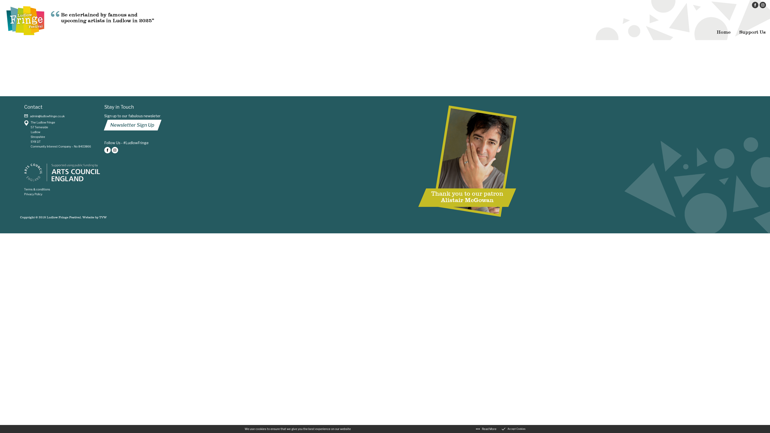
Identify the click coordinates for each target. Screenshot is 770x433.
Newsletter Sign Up (132, 125)
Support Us (752, 32)
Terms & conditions (37, 189)
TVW (103, 217)
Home (723, 32)
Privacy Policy (33, 194)
